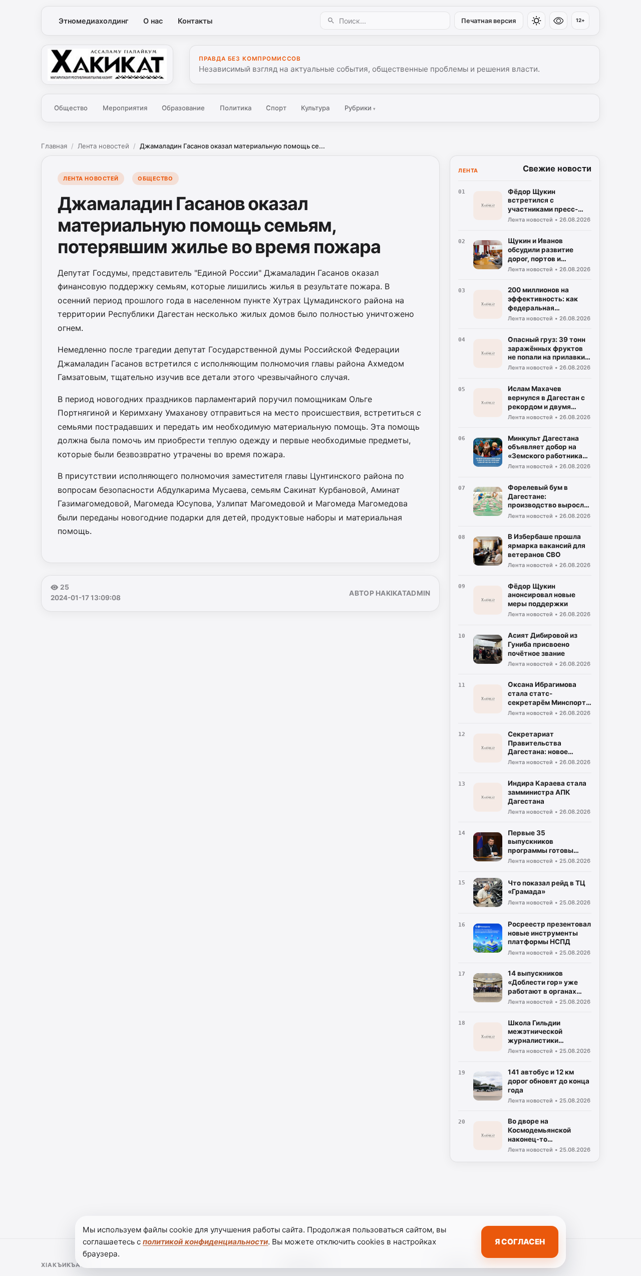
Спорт (276, 108)
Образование (183, 108)
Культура (315, 108)
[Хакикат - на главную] (107, 65)
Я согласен (520, 1241)
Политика (235, 108)
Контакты (195, 21)
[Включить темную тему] (536, 21)
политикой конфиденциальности (205, 1241)
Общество (71, 108)
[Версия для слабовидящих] (558, 21)
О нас (153, 21)
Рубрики (360, 108)
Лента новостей (103, 146)
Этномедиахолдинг (94, 21)
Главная (54, 146)
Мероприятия (125, 108)
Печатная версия (488, 21)
